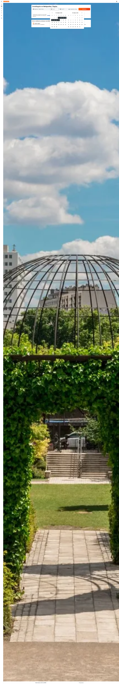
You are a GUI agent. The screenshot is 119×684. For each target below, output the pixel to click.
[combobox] (42, 9)
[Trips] (1, 15)
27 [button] (65, 24)
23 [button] (56, 24)
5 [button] (68, 20)
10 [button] (58, 20)
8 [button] (54, 20)
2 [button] (56, 17)
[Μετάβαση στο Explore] (1, 11)
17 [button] (58, 22)
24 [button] (58, 24)
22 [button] (54, 24)
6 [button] (65, 17)
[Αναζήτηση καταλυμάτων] (1, 6)
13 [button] (65, 20)
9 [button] (56, 20)
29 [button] (54, 26)
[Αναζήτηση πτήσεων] (1, 4)
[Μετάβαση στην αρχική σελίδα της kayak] (6, 1)
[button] (2, 1)
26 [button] (63, 24)
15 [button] (54, 22)
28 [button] (52, 26)
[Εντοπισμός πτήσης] (1, 13)
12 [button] (63, 20)
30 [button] (56, 26)
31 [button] (79, 26)
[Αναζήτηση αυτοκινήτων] (1, 8)
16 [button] (56, 22)
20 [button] (65, 22)
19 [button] (63, 22)
